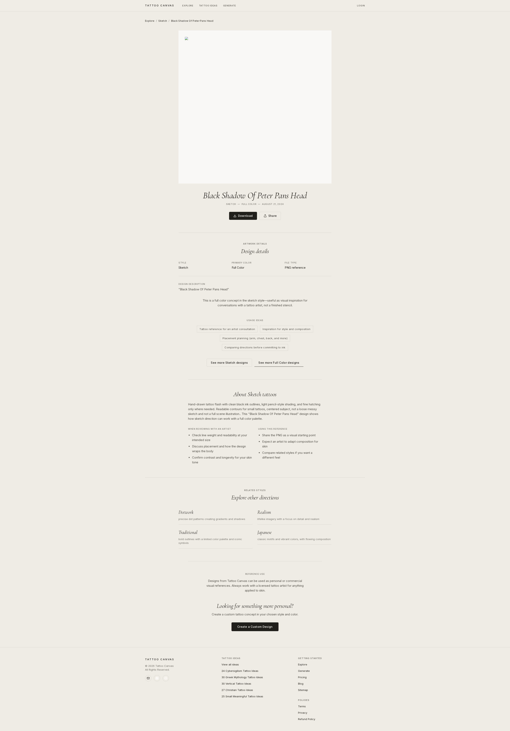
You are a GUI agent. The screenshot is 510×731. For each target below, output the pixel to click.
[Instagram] (157, 678)
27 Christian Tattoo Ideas (237, 690)
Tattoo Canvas (159, 5)
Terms (302, 706)
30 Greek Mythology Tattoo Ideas (242, 677)
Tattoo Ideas (208, 5)
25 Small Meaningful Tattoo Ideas (242, 696)
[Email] (148, 678)
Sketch (162, 20)
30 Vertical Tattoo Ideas (236, 683)
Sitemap (303, 690)
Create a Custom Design (255, 626)
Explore (187, 5)
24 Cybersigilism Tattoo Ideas (240, 670)
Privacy (302, 712)
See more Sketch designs (229, 362)
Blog (300, 683)
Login (361, 5)
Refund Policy (306, 719)
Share (272, 215)
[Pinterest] (166, 678)
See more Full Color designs (278, 362)
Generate (229, 5)
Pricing (302, 677)
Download (245, 215)
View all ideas (230, 664)
